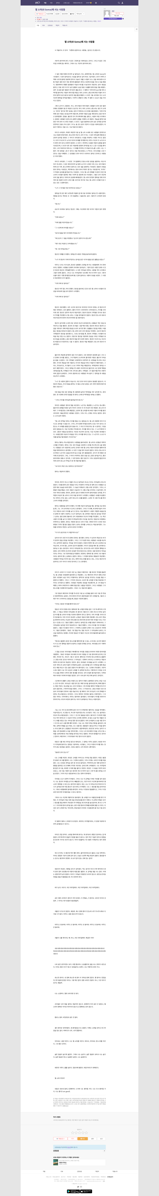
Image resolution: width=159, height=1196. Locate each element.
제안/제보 (75, 1177)
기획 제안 (69, 1177)
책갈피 (57, 25)
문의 (104, 1181)
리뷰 (43, 25)
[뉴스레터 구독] (81, 1187)
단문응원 (50, 25)
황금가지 (75, 1183)
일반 (41, 17)
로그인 (69, 1147)
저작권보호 (103, 1177)
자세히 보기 (65, 1106)
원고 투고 (63, 1177)
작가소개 (79, 14)
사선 (113, 11)
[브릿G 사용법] (96, 3)
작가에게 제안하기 (113, 18)
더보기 (99, 21)
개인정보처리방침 (95, 1177)
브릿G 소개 (48, 1177)
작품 (38, 25)
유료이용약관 (87, 1177)
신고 (101, 1139)
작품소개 (64, 25)
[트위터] (78, 1187)
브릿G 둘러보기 (56, 1177)
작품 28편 (116, 15)
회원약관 (80, 1177)
